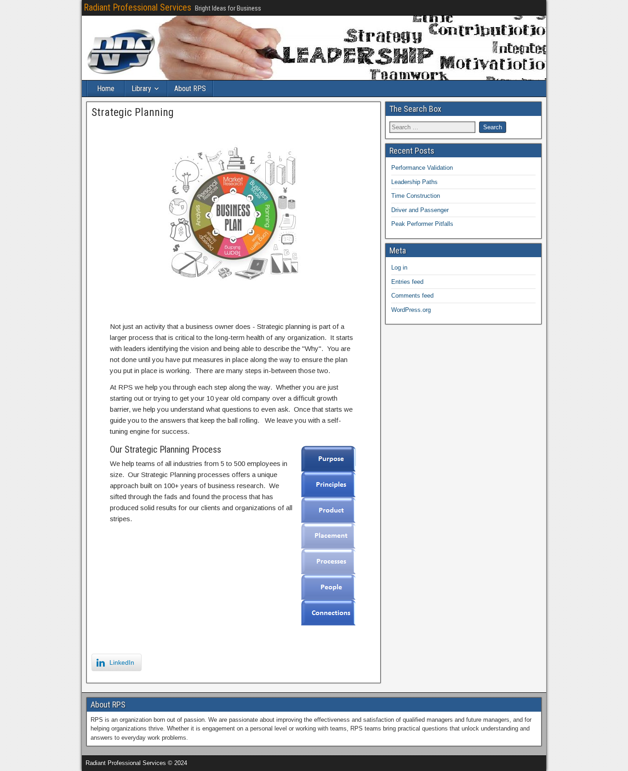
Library (141, 88)
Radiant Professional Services (137, 7)
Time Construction (415, 195)
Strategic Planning (132, 112)
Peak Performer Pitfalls (422, 223)
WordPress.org (411, 309)
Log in (399, 267)
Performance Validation (422, 167)
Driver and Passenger (420, 210)
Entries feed (407, 281)
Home (105, 88)
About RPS (190, 88)
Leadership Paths (414, 181)
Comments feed (412, 295)
